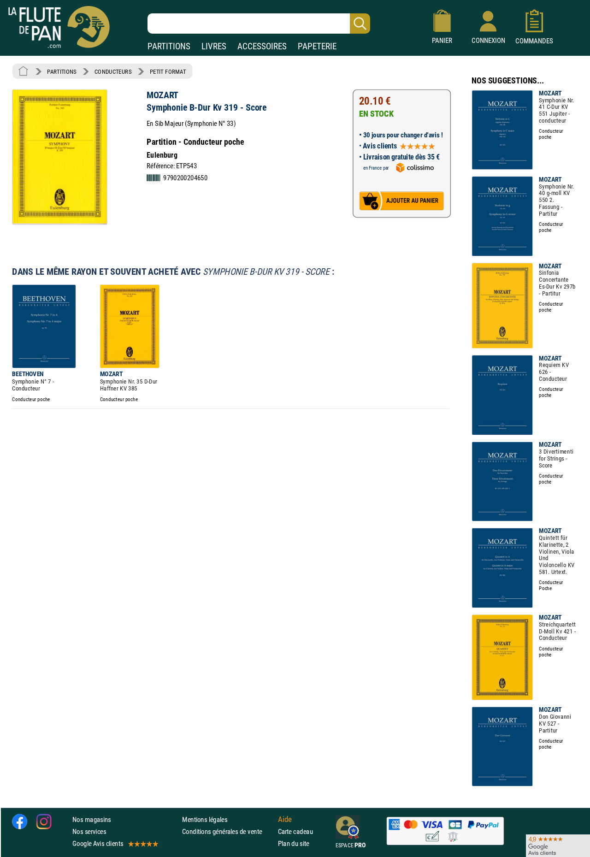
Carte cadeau (295, 831)
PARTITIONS (169, 46)
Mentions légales (204, 819)
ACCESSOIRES (262, 46)
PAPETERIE (317, 46)
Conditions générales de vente (228, 831)
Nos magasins (91, 819)
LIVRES (213, 46)
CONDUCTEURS (112, 71)
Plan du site (293, 844)
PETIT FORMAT (168, 71)
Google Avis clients (97, 844)
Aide (285, 819)
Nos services (89, 831)
